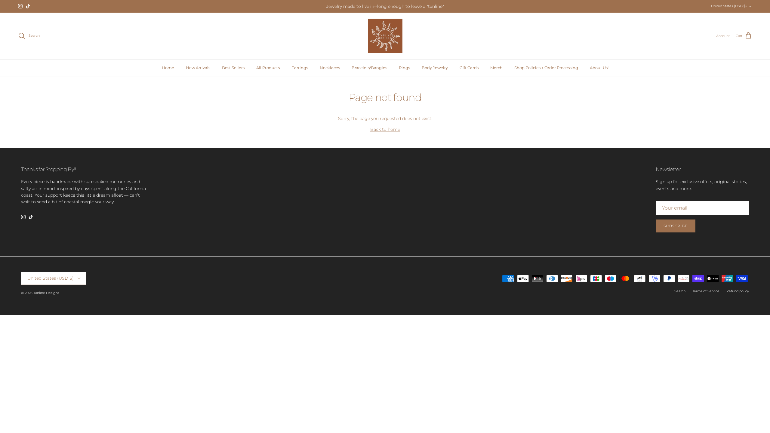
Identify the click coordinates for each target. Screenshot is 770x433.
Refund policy (737, 291)
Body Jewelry (435, 67)
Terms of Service (705, 291)
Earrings (299, 67)
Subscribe (676, 226)
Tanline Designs (46, 293)
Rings (404, 67)
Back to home (385, 129)
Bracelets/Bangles (369, 67)
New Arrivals (198, 67)
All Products (268, 67)
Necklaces (330, 67)
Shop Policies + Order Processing (546, 67)
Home (168, 67)
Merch (496, 67)
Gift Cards (469, 67)
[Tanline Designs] (385, 36)
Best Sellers (233, 67)
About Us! (599, 67)
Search (679, 291)
